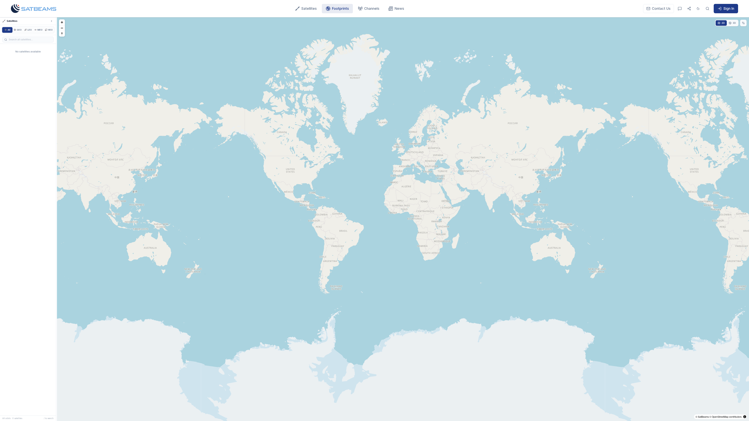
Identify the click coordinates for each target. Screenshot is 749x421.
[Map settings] (743, 23)
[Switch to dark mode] (698, 8)
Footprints (340, 8)
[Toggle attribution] (744, 416)
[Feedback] (679, 8)
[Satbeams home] (33, 8)
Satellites (309, 8)
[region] (403, 219)
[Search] (707, 8)
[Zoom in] (62, 22)
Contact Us (661, 8)
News (399, 8)
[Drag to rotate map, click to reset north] (62, 33)
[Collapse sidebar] (51, 21)
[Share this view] (689, 8)
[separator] (56, 219)
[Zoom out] (62, 28)
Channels (371, 8)
